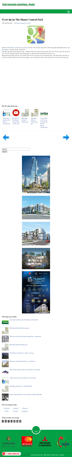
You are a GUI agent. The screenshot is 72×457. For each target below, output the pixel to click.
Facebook (6, 408)
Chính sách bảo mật (36, 455)
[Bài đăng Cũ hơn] (66, 140)
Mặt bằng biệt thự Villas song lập (19, 328)
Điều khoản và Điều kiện (51, 455)
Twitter (7, 411)
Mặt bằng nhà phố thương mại (25, 120)
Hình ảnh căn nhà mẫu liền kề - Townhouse (22, 361)
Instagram (25, 411)
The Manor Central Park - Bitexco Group (22, 353)
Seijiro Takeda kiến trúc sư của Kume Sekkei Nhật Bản (26, 394)
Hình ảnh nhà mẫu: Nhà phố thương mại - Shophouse (25, 336)
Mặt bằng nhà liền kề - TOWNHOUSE (21, 386)
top (36, 431)
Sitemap (61, 455)
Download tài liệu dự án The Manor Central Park (24, 320)
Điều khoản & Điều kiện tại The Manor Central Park (25, 369)
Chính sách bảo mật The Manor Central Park (23, 378)
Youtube (15, 411)
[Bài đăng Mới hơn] (6, 140)
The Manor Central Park (15, 47)
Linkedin (15, 408)
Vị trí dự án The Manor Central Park (22, 19)
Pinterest (24, 408)
